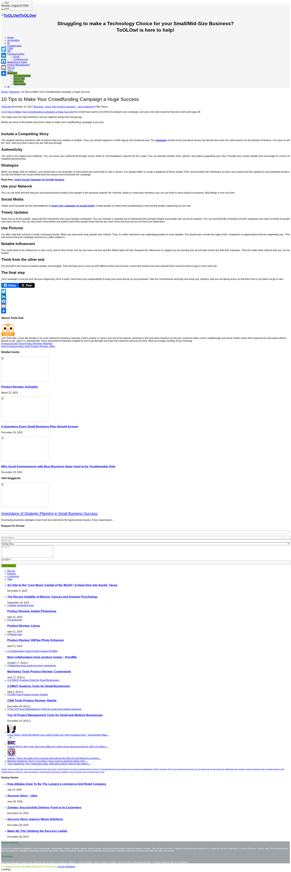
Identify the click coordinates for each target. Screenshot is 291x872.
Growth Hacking (22, 75)
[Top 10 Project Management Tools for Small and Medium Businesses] (44, 709)
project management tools (255, 769)
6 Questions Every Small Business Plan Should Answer (39, 426)
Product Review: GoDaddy (19, 386)
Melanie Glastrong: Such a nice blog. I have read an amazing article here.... (47, 761)
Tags (9, 579)
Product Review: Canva (23, 625)
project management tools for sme (184, 769)
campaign (161, 140)
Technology (19, 84)
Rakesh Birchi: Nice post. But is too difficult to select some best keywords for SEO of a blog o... (57, 746)
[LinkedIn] (145, 296)
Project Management (18, 65)
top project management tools (81, 769)
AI (8, 86)
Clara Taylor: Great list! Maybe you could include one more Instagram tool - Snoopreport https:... (58, 735)
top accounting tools (122, 769)
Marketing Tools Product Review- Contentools (39, 671)
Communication (15, 54)
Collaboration (14, 45)
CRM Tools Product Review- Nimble (32, 700)
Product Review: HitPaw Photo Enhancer (35, 640)
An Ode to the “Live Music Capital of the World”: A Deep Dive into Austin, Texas (62, 585)
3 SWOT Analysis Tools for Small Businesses (38, 686)
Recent (11, 571)
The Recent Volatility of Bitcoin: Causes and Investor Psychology (52, 596)
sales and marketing (31, 772)
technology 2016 (165, 769)
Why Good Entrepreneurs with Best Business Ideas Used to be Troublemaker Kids (58, 466)
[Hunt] (2, 3)
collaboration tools (231, 769)
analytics (242, 769)
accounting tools (204, 769)
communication (44, 772)
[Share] (145, 311)
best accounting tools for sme (93, 772)
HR (9, 51)
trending (156, 769)
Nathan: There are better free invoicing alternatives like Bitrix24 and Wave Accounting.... (54, 758)
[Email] (145, 306)
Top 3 (10, 70)
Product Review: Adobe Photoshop (31, 611)
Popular (11, 573)
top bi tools (78, 772)
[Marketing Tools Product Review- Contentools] (31, 665)
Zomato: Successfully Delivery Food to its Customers (44, 807)
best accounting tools (16, 769)
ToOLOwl (6, 106)
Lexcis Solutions (66, 866)
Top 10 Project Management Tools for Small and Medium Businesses (55, 715)
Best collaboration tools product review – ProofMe (42, 657)
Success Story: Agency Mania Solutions (35, 819)
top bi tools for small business (141, 769)
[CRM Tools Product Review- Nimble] (27, 694)
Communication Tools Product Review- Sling (28, 346)
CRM (10, 48)
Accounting (13, 40)
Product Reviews (63, 769)
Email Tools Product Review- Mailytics (26, 343)
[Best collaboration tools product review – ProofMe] (32, 651)
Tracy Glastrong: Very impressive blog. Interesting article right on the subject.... (49, 763)
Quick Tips (19, 78)
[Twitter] (145, 291)
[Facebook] (145, 301)
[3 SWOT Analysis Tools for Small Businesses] (33, 680)
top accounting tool (217, 769)
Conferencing (20, 59)
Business (12, 73)
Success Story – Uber (22, 795)
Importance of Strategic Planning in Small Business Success (49, 513)
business (95, 769)
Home (10, 37)
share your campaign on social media (72, 205)
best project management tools (35, 769)
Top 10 (11, 67)
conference (19, 772)
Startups (4, 769)
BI (8, 43)
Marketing (18, 81)
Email (16, 56)
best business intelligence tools (62, 772)
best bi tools (51, 769)
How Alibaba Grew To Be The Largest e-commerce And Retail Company (56, 784)
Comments (13, 576)
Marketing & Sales (17, 62)
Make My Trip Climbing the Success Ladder (37, 831)
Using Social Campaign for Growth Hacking (39, 179)
